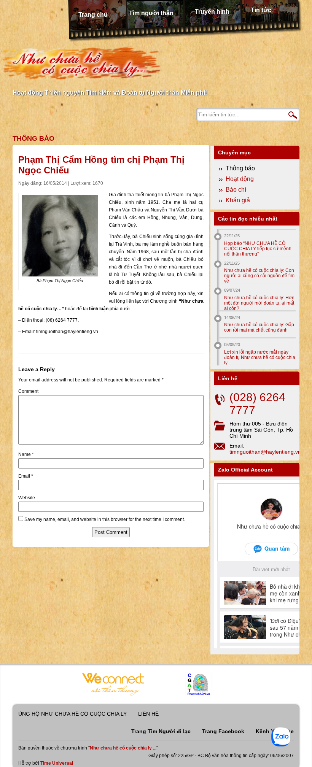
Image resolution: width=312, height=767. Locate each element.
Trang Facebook (223, 731)
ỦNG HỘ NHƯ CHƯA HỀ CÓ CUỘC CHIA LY (72, 714)
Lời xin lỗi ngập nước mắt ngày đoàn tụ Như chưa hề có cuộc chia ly (259, 357)
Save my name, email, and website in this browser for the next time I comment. (104, 519)
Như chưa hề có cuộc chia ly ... (123, 748)
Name (26, 454)
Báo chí (236, 189)
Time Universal (56, 763)
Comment (28, 391)
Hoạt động (240, 179)
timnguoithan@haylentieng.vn (265, 452)
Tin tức (261, 10)
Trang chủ (93, 14)
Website (26, 497)
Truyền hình (212, 11)
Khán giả (238, 200)
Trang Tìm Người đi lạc (161, 731)
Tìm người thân (151, 13)
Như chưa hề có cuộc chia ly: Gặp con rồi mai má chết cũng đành (259, 327)
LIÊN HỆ (148, 714)
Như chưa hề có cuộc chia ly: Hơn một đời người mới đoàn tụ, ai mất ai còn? (259, 303)
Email (25, 476)
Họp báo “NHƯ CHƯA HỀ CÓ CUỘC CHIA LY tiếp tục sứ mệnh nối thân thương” (257, 248)
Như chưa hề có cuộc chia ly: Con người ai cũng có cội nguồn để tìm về (259, 275)
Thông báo (33, 138)
